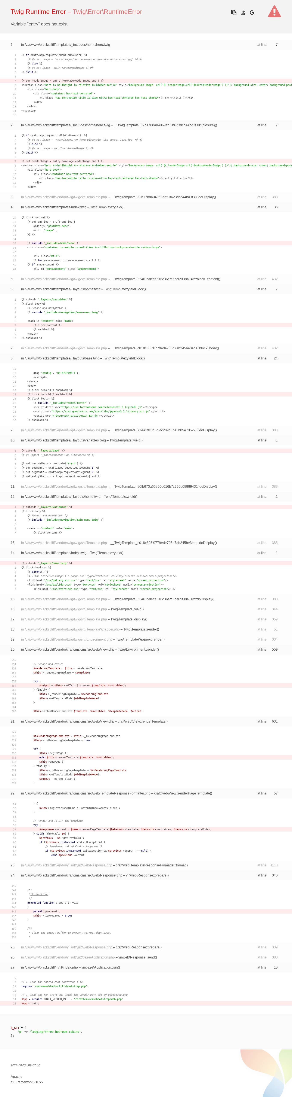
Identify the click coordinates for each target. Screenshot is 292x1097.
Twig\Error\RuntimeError (107, 11)
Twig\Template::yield (105, 207)
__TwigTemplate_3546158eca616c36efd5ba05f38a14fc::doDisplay (161, 599)
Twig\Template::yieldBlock (124, 289)
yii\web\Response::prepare (146, 875)
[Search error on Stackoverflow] (242, 12)
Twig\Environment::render (137, 649)
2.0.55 (38, 1082)
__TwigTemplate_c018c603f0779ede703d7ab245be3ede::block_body (164, 348)
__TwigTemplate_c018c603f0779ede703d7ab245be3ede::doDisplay (163, 543)
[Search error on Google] (251, 12)
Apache (16, 1076)
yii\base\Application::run (99, 967)
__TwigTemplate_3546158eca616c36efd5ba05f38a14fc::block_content (164, 279)
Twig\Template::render (140, 629)
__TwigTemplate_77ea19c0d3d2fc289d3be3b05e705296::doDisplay (163, 430)
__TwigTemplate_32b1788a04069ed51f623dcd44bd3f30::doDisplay (162, 197)
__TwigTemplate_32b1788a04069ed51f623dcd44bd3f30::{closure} (164, 125)
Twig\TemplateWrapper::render (139, 639)
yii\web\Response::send (136, 957)
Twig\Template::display (128, 619)
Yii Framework (21, 1082)
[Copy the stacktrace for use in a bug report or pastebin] (233, 12)
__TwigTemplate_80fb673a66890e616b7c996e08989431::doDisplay (163, 486)
